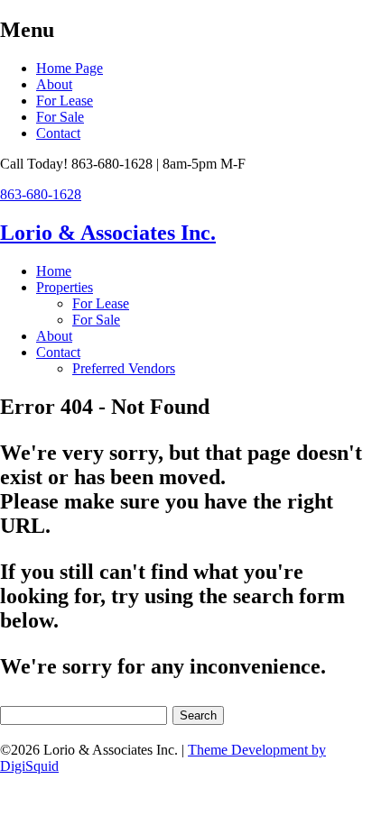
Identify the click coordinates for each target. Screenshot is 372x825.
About (54, 84)
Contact (58, 133)
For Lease (64, 100)
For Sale (60, 116)
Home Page (69, 68)
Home (53, 271)
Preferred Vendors (123, 368)
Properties (64, 287)
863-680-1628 (40, 194)
